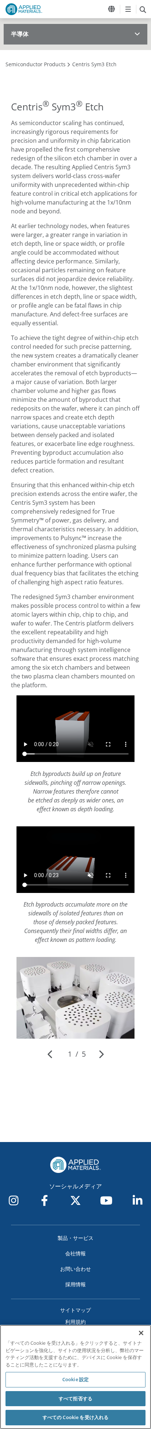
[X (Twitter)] (75, 1200)
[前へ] (50, 1054)
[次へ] (101, 1054)
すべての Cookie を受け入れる (75, 1417)
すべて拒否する (75, 1398)
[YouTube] (106, 1200)
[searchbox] (143, 9)
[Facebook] (45, 1200)
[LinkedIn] (137, 1200)
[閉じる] (141, 1333)
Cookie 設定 (75, 1379)
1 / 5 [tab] (77, 1054)
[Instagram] (13, 1200)
